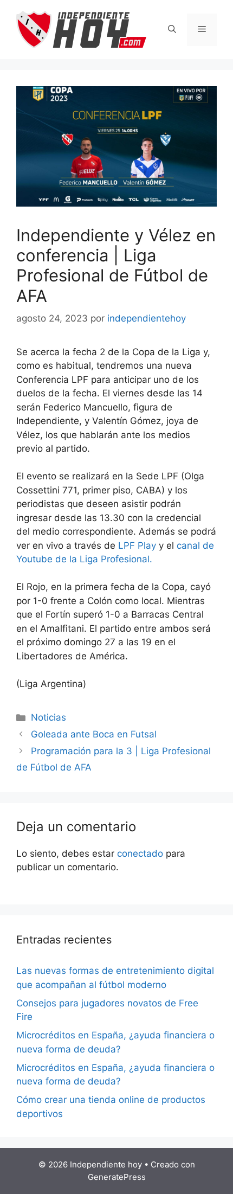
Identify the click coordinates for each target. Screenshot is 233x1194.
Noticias (48, 717)
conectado (140, 853)
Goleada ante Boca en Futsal (94, 734)
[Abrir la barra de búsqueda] (172, 30)
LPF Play (137, 545)
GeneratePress (117, 1177)
